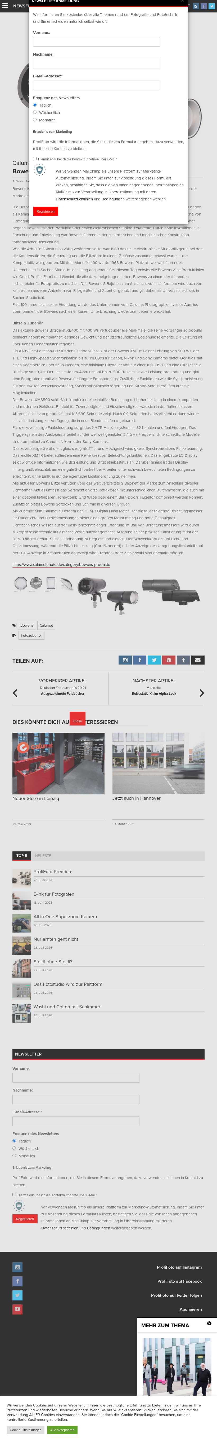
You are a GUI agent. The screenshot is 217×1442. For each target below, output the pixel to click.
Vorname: (41, 33)
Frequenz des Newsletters (56, 98)
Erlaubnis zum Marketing (52, 131)
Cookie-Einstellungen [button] (25, 1429)
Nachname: (43, 54)
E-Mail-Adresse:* (47, 76)
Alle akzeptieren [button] (62, 1429)
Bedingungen (113, 198)
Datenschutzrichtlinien (74, 198)
